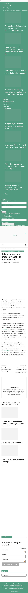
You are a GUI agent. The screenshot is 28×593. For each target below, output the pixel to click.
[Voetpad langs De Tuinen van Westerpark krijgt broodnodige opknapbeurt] (16, 17)
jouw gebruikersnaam (6, 205)
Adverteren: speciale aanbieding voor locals (13, 585)
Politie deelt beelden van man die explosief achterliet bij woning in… (15, 166)
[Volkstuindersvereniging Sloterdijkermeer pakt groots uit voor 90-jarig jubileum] (16, 81)
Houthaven (9, 10)
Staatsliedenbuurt (7, 103)
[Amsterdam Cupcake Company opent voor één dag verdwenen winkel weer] (14, 412)
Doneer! (18, 587)
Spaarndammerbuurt (17, 10)
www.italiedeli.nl (5, 350)
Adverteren (20, 583)
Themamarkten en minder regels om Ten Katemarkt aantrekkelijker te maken (21, 370)
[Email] (9, 267)
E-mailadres (13, 549)
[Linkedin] (13, 267)
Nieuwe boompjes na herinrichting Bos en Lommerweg (6, 369)
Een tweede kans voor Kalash (12, 443)
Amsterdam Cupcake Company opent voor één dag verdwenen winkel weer (13, 423)
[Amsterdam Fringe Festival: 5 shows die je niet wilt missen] (16, 62)
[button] (2, 245)
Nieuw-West (6, 106)
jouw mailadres (5, 222)
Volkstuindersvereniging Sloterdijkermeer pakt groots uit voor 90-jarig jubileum (15, 92)
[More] (20, 267)
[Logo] (11, 254)
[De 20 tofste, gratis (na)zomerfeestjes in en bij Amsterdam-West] (16, 176)
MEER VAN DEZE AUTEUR (9, 405)
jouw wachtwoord (5, 210)
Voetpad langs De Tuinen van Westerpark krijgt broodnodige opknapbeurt (15, 28)
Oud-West (5, 7)
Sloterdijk (8, 108)
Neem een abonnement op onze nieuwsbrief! (14, 588)
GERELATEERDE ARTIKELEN (10, 403)
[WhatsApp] (6, 267)
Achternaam (13, 559)
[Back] (2, 197)
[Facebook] (2, 267)
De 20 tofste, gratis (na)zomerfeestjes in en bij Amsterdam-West (14, 187)
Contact (23, 587)
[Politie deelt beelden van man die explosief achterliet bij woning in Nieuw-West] (16, 155)
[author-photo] (14, 385)
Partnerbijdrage (14, 387)
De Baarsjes (6, 3)
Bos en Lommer (7, 5)
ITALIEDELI (4, 329)
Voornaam (4, 554)
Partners (15, 583)
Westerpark (6, 9)
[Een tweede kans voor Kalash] (14, 434)
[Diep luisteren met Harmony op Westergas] (14, 450)
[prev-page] (5, 97)
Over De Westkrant (8, 583)
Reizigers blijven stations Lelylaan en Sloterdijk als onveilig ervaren (14, 126)
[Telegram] (16, 267)
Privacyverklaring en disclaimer (9, 215)
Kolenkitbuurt (6, 105)
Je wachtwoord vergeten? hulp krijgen (10, 213)
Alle (5, 10)
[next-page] (6, 97)
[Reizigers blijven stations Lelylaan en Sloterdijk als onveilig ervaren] (16, 115)
